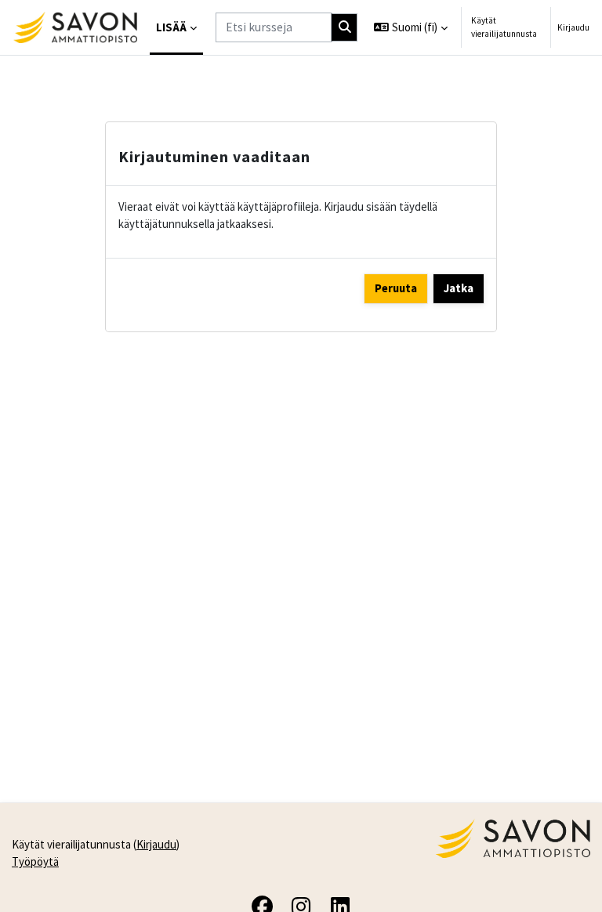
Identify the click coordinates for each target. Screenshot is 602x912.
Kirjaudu (573, 27)
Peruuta (396, 287)
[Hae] (344, 27)
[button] (411, 27)
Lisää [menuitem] (171, 27)
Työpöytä (35, 861)
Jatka (458, 287)
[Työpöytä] (75, 27)
